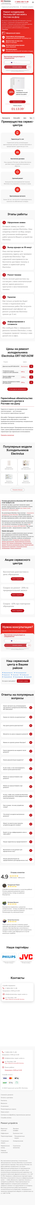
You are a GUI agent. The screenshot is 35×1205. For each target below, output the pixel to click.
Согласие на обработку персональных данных (16, 1115)
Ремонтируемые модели (8, 1109)
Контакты (4, 1100)
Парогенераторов (6, 1136)
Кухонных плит (18, 1133)
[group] (9, 958)
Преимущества (6, 118)
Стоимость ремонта (7, 1094)
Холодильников (18, 1141)
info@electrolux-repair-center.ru (14, 1058)
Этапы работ (16, 118)
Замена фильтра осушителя (23, 541)
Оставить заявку (23, 681)
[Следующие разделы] (33, 118)
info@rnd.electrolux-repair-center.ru (16, 994)
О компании (5, 1106)
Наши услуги (5, 1112)
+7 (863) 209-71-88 (21, 2)
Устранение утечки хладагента (21, 540)
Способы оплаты (6, 1117)
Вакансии (4, 1103)
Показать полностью (7, 435)
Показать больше (17, 489)
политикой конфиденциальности (17, 71)
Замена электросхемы (8, 541)
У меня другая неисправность (17, 389)
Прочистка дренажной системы (15, 545)
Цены (24, 118)
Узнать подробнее (17, 579)
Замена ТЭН (5, 543)
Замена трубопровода (15, 543)
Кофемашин (5, 1133)
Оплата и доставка (7, 1097)
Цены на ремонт (17, 101)
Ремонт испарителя (15, 548)
